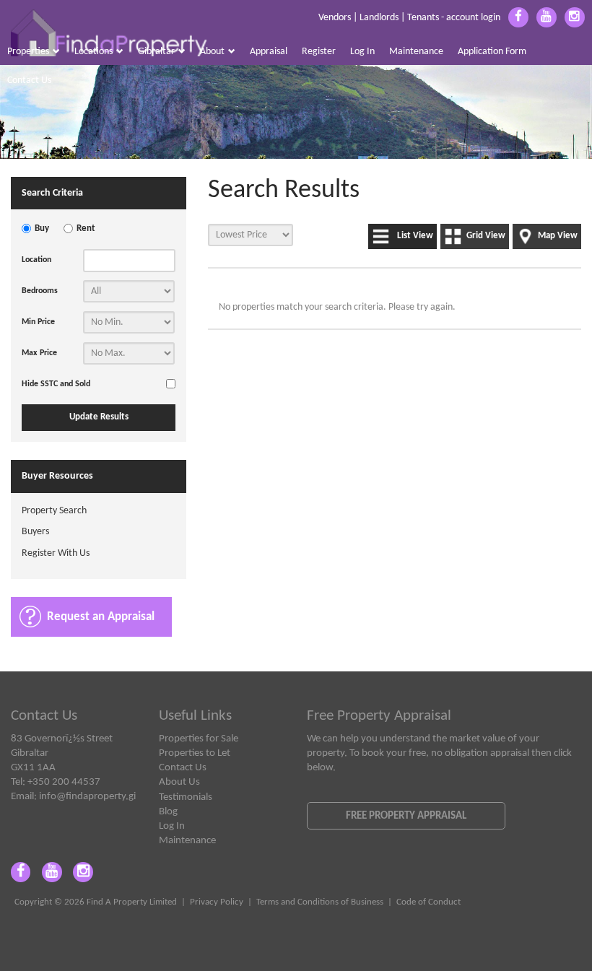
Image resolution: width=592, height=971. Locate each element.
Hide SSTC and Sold (56, 384)
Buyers (35, 531)
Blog (168, 811)
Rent (86, 229)
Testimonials (185, 797)
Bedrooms (40, 291)
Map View (558, 236)
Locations (93, 51)
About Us (179, 782)
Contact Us (29, 80)
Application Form (492, 51)
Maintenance (416, 51)
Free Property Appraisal (406, 816)
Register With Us (56, 553)
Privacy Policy (216, 902)
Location (36, 260)
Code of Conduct (428, 902)
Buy (42, 229)
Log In (362, 51)
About (212, 51)
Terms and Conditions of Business (319, 902)
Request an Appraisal (100, 617)
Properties (28, 51)
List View (415, 236)
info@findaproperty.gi (87, 796)
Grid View (485, 236)
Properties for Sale (198, 738)
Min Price (38, 322)
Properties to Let (194, 753)
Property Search (54, 510)
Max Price (39, 353)
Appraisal (268, 51)
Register (319, 51)
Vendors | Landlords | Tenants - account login (409, 17)
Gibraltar (156, 51)
